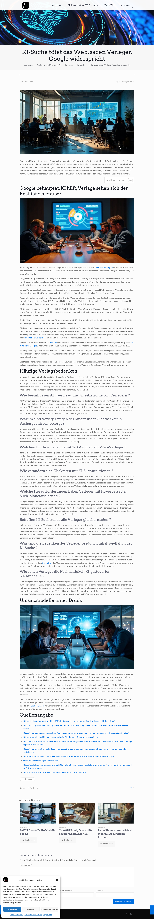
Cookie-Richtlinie (16, 914)
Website (99, 890)
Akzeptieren (12, 909)
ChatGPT (53, 342)
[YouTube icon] (129, 914)
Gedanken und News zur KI (49, 65)
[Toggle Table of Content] (129, 180)
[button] (57, 880)
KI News (69, 65)
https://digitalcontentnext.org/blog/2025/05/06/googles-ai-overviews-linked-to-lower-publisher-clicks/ (69, 721)
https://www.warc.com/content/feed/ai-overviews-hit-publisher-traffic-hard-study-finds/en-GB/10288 (68, 756)
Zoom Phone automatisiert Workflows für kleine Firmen (115, 834)
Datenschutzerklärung (33, 914)
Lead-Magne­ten (38, 705)
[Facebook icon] (126, 914)
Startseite (28, 65)
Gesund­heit (47, 563)
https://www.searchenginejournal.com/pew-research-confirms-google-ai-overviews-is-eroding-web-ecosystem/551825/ (76, 733)
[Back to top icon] (143, 914)
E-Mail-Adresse (65, 890)
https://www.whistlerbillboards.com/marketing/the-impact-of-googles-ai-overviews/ (60, 737)
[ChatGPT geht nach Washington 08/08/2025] (152, 909)
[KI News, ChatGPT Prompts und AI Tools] (25, 5)
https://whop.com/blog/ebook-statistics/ (41, 760)
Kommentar (26, 865)
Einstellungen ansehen (49, 909)
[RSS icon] (131, 914)
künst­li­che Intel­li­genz (103, 267)
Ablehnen (30, 909)
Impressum (47, 914)
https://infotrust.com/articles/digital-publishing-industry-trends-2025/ (54, 772)
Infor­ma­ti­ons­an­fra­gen (33, 337)
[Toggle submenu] (132, 7)
